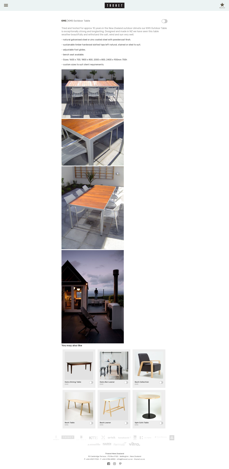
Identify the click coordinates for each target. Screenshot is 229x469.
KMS (63, 20)
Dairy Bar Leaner (107, 382)
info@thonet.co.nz (125, 459)
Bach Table (69, 423)
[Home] (114, 5)
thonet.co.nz (139, 459)
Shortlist (222, 6)
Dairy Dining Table (73, 382)
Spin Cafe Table (142, 423)
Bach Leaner (105, 423)
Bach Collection (142, 382)
